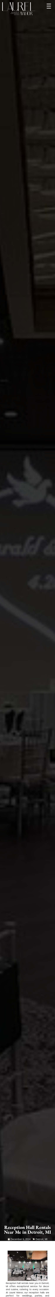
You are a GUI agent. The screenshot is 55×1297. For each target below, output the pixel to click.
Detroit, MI (41, 1239)
